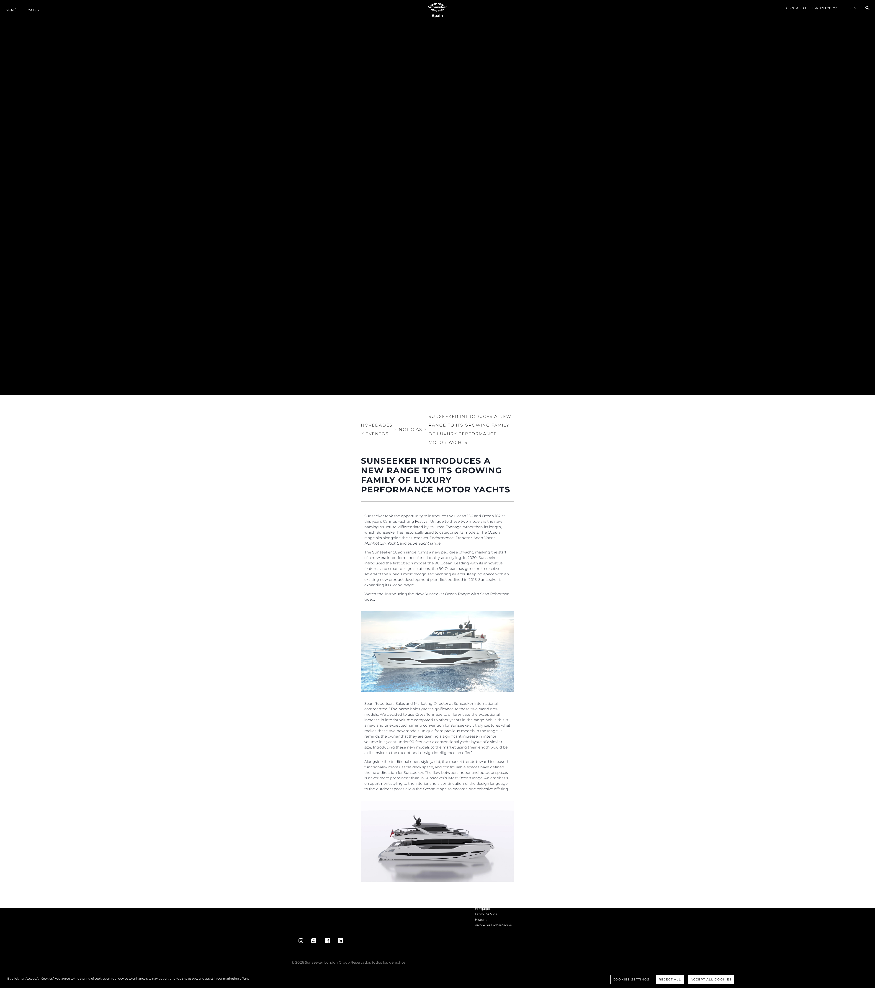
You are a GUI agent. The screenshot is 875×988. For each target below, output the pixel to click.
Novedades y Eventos (376, 429)
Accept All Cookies (711, 979)
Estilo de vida (486, 914)
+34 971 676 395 (825, 8)
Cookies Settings (631, 979)
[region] (437, 980)
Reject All (670, 979)
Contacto (796, 8)
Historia (481, 920)
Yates (33, 10)
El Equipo (482, 909)
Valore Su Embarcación (493, 925)
